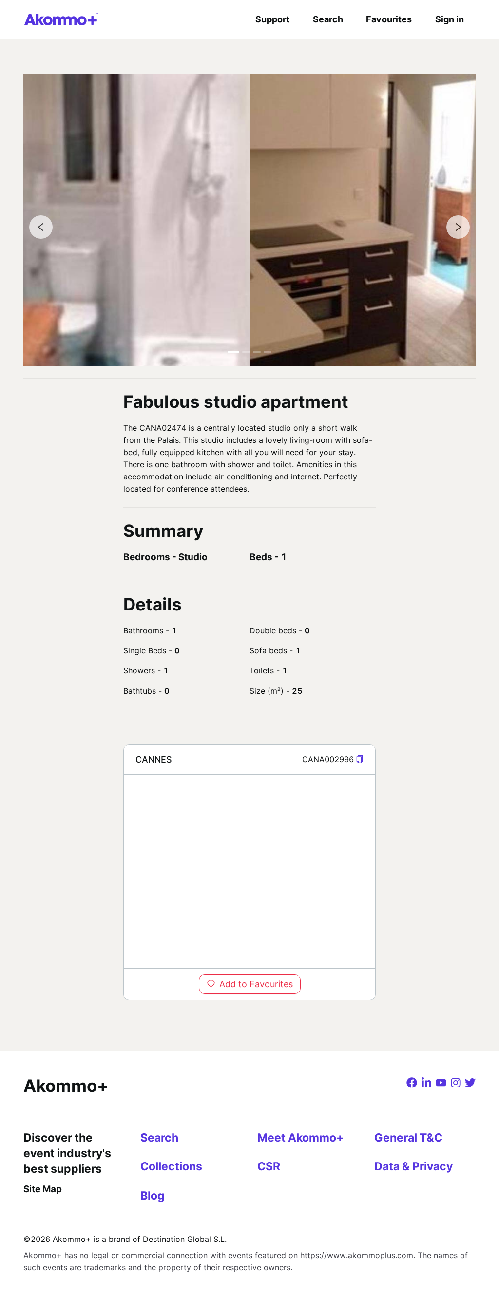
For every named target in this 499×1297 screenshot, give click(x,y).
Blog (152, 1195)
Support (272, 19)
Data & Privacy (413, 1166)
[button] (360, 759)
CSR (268, 1166)
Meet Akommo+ (300, 1137)
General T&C (408, 1137)
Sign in (449, 19)
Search (328, 19)
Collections (171, 1166)
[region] (249, 871)
